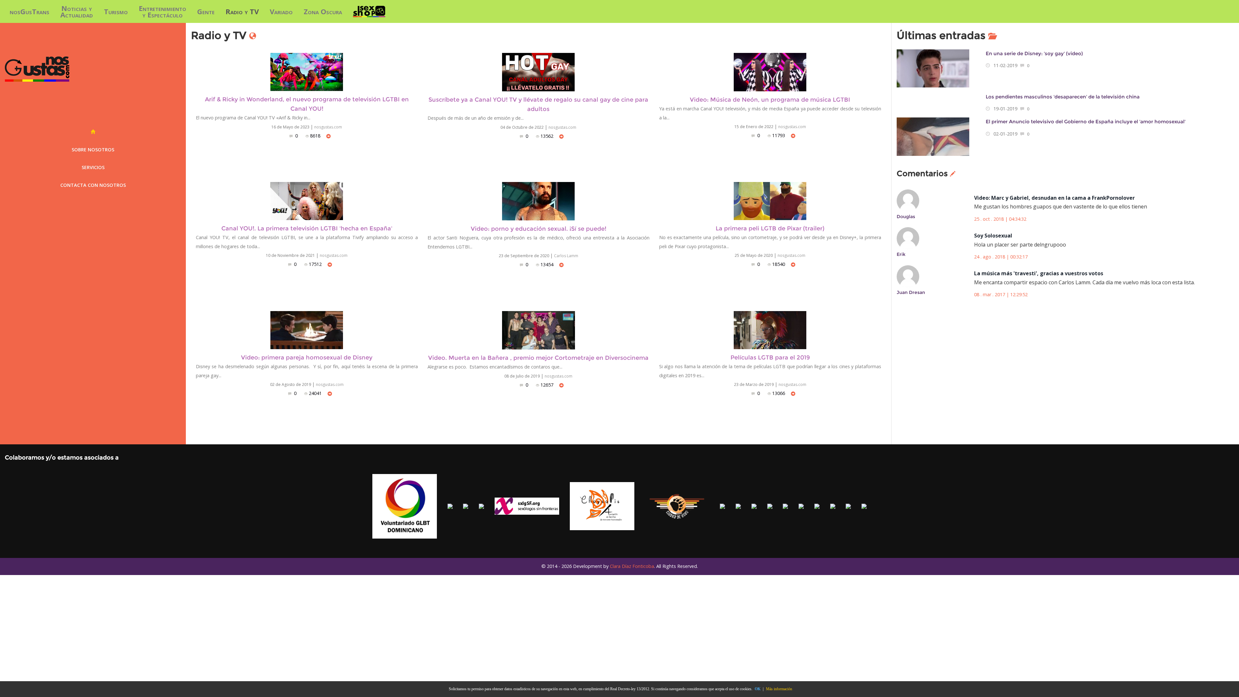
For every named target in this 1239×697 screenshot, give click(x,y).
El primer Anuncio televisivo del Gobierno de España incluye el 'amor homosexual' (1085, 121)
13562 (547, 136)
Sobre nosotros (93, 149)
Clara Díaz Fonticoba (632, 566)
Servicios (93, 167)
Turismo (116, 11)
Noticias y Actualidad (76, 11)
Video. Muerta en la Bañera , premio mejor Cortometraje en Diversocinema (538, 357)
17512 (316, 264)
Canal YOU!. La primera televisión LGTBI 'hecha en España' (306, 228)
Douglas (906, 216)
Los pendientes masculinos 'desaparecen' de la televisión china (1063, 97)
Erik (901, 254)
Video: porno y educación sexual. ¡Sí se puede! (538, 228)
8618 (316, 136)
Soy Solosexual (993, 235)
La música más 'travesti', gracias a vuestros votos (1038, 273)
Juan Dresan (911, 292)
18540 (779, 264)
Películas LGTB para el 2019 (770, 357)
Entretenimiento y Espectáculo (162, 11)
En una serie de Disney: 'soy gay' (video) (1034, 53)
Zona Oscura (323, 11)
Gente (206, 11)
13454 (547, 264)
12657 (547, 385)
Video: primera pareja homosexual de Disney (306, 357)
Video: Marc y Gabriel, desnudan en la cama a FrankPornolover (1054, 197)
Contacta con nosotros (93, 185)
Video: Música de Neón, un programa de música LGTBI (770, 99)
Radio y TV (242, 11)
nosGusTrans (29, 11)
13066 (779, 393)
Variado (281, 11)
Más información (779, 689)
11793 (779, 135)
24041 (316, 393)
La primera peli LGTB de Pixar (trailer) (770, 228)
